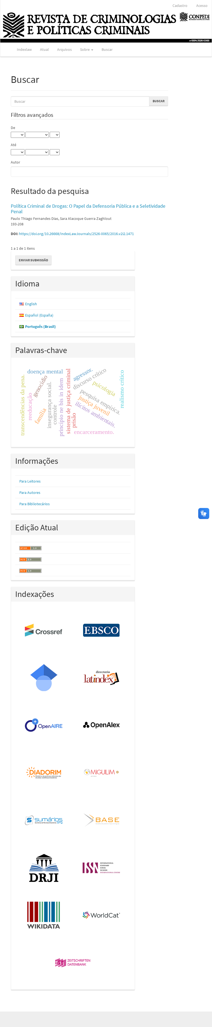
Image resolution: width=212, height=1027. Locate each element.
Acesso (202, 5)
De (13, 127)
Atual (44, 49)
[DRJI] (44, 868)
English (31, 303)
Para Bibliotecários (34, 503)
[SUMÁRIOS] (44, 821)
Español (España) (39, 315)
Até (13, 144)
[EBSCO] (102, 631)
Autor (15, 162)
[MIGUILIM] (102, 773)
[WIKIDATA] (44, 916)
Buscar (107, 49)
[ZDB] (73, 963)
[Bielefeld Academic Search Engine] (102, 821)
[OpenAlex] (102, 726)
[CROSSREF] (44, 631)
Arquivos (64, 49)
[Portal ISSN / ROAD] (102, 868)
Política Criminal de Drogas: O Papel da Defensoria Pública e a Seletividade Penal (88, 209)
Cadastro (180, 5)
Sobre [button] (85, 49)
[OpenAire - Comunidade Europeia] (44, 726)
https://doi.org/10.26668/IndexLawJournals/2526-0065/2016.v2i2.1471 (76, 233)
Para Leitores (30, 481)
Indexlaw (24, 49)
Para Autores (29, 492)
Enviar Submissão (33, 260)
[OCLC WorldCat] (102, 916)
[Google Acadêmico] (44, 678)
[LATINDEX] (102, 678)
